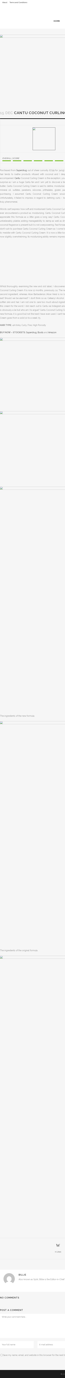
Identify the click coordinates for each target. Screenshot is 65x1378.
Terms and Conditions (18, 2)
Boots (40, 332)
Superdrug (31, 332)
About (4, 2)
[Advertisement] (32, 67)
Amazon (52, 332)
